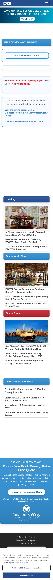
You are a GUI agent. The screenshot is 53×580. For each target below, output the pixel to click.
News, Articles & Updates (19, 381)
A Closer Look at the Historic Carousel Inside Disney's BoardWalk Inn (25, 233)
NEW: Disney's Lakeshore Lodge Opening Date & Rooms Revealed (26, 297)
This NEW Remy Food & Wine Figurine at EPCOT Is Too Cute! (26, 248)
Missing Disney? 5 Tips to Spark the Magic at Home (25, 406)
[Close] (50, 551)
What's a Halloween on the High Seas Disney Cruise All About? (24, 362)
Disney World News (16, 256)
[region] (26, 564)
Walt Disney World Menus (26, 55)
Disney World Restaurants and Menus (24, 121)
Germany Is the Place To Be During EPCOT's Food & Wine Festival (23, 240)
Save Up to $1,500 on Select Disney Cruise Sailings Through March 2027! (24, 354)
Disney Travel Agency (26, 540)
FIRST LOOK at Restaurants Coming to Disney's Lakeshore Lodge (25, 290)
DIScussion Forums (26, 537)
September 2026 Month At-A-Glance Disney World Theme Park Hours (24, 399)
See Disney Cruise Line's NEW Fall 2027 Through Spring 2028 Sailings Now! (25, 347)
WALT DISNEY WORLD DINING (20, 42)
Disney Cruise (13, 313)
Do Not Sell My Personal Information (26, 568)
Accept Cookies (26, 575)
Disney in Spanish (26, 543)
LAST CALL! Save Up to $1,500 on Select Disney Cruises (26, 413)
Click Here (25, 19)
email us (9, 104)
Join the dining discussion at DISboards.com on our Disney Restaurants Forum (26, 113)
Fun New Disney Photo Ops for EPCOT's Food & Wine (26, 305)
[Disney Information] (7, 3)
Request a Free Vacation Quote (26, 492)
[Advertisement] (26, 162)
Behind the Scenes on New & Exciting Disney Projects (25, 390)
